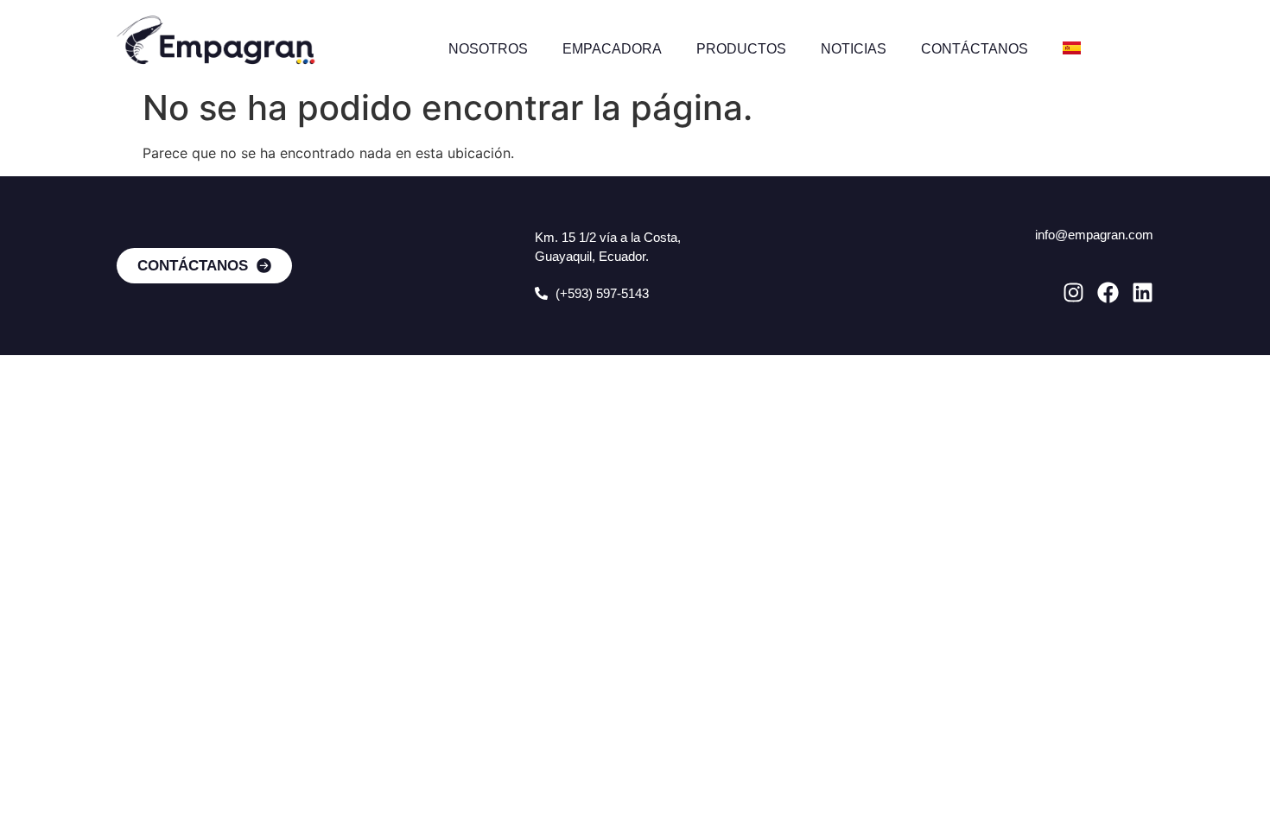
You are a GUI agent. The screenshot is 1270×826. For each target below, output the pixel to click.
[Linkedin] (1142, 292)
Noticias (853, 48)
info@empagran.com (1094, 234)
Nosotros (488, 48)
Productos (741, 48)
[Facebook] (1108, 292)
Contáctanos (974, 48)
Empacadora (612, 48)
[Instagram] (1073, 292)
